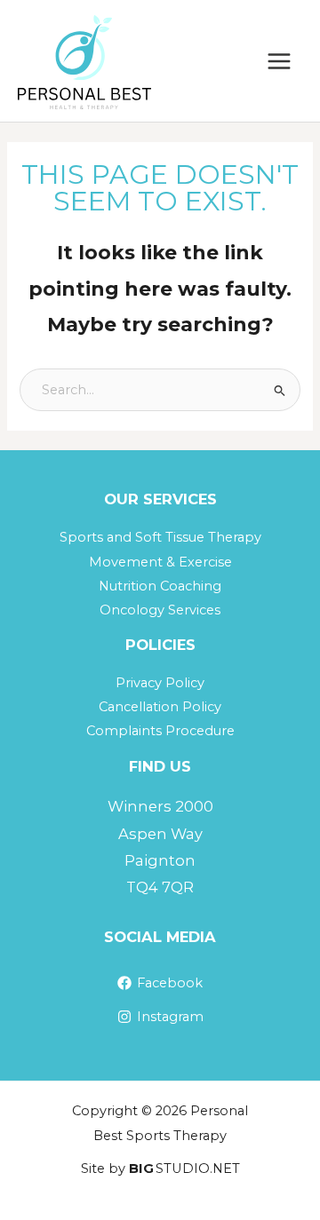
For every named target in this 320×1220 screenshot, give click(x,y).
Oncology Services (160, 610)
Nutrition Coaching (160, 586)
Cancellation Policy (160, 707)
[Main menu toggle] (279, 61)
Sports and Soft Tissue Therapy (160, 537)
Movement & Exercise (160, 562)
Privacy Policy (160, 683)
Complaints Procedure (160, 731)
